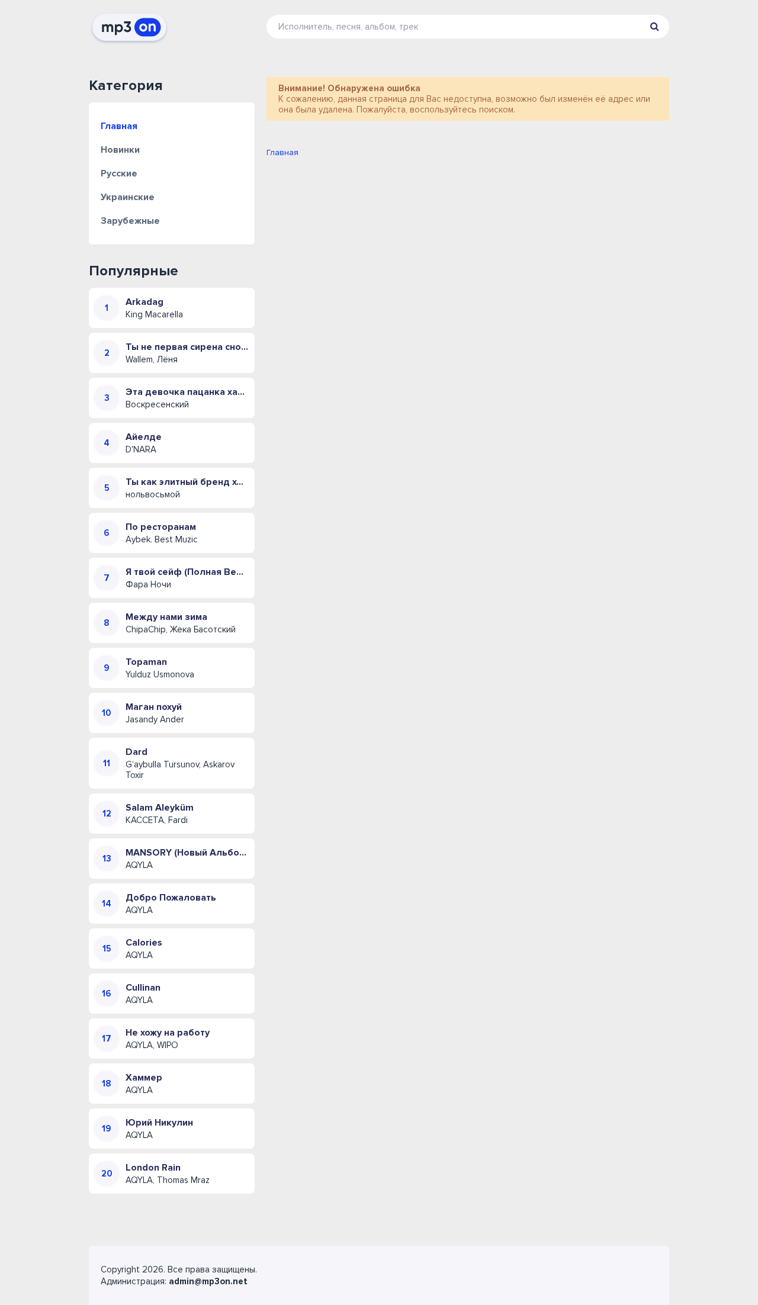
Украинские (128, 197)
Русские (119, 173)
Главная (119, 126)
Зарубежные (130, 221)
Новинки (120, 150)
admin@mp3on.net (208, 1281)
